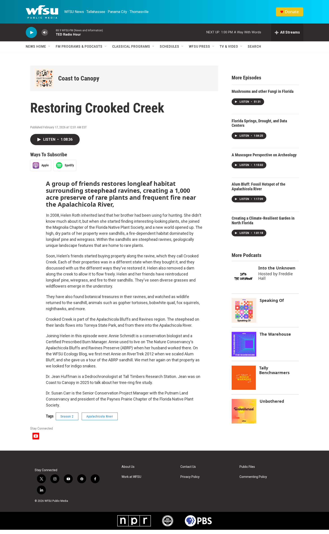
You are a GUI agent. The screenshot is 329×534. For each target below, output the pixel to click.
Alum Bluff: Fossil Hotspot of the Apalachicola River (258, 186)
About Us (128, 466)
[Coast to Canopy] (44, 78)
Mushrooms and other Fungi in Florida (262, 91)
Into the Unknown (276, 268)
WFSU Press (199, 46)
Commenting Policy (253, 477)
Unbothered (272, 401)
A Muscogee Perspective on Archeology (264, 155)
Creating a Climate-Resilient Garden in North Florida (263, 220)
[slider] (52, 32)
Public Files (247, 466)
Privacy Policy (190, 477)
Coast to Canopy (78, 78)
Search (254, 46)
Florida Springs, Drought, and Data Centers (259, 123)
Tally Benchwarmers (274, 370)
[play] (31, 32)
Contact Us (188, 466)
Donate (292, 11)
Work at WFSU (131, 477)
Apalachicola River (99, 416)
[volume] (45, 33)
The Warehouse (275, 334)
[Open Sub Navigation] (49, 46)
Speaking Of (272, 300)
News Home (36, 46)
